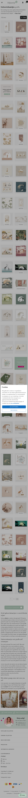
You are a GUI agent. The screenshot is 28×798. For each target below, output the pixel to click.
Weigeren (14, 410)
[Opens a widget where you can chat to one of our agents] (22, 795)
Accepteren (14, 407)
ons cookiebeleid (15, 403)
